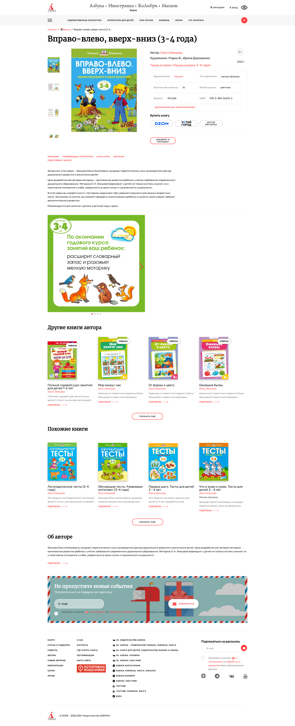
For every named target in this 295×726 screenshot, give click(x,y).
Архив (51, 676)
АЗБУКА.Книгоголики (128, 666)
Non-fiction (146, 20)
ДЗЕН (119, 696)
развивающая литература (77, 157)
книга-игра (103, 157)
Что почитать (196, 20)
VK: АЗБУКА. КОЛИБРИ (128, 655)
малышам (53, 157)
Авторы (52, 655)
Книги (133, 10)
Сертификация (85, 655)
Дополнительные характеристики (175, 107)
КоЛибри (147, 6)
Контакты (82, 645)
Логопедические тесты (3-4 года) (68, 488)
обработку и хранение (122, 612)
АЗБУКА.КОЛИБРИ (125, 676)
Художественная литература (84, 20)
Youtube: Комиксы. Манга (131, 691)
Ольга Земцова (171, 53)
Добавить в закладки (163, 140)
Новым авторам (57, 660)
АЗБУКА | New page (126, 681)
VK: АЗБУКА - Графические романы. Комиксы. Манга (146, 645)
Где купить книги (87, 650)
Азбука (96, 6)
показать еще (147, 416)
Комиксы (164, 20)
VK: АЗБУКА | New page (128, 660)
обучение (118, 157)
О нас (80, 640)
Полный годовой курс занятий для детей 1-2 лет (70, 387)
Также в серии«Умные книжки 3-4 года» (180, 65)
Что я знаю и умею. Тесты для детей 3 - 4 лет (221, 488)
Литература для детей (120, 20)
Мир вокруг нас (109, 385)
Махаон (169, 6)
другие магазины (211, 123)
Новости (52, 650)
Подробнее (54, 405)
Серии (178, 20)
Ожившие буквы (211, 385)
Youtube (121, 686)
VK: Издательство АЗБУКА (130, 640)
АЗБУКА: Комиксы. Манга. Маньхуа (136, 671)
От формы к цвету (162, 385)
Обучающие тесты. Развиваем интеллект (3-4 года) (120, 488)
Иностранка (121, 6)
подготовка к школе (60, 160)
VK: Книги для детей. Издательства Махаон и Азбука (147, 650)
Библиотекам (55, 666)
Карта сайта (84, 660)
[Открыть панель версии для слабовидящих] (244, 7)
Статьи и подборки (59, 645)
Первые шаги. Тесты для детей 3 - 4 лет (171, 488)
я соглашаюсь (97, 612)
